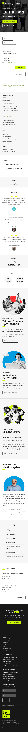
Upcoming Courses (9, 21)
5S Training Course (8, 674)
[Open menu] (24, 3)
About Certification (7, 681)
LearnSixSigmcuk (12, 3)
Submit (6, 700)
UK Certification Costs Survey (9, 657)
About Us (4, 646)
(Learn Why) (8, 116)
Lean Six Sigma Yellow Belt (10, 672)
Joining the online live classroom (15, 530)
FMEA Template (6, 663)
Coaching (6, 638)
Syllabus (22, 85)
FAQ (10, 86)
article (17, 206)
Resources (7, 654)
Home (3, 8)
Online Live (7, 38)
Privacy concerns (10, 552)
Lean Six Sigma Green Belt (8, 678)
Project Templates (8, 659)
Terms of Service (9, 705)
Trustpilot (12, 206)
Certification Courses (10, 8)
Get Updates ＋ (20, 74)
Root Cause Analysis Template (10, 666)
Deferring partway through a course (13, 547)
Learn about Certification (10, 453)
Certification (5, 642)
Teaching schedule (11, 534)
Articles (4, 644)
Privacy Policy (5, 651)
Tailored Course (8, 42)
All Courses (19, 597)
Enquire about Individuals (10, 392)
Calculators (6, 661)
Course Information (9, 25)
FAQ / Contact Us (6, 648)
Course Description (14, 85)
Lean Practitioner (12, 164)
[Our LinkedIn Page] (2, 727)
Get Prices (19, 67)
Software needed (10, 542)
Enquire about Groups (9, 340)
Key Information (5, 85)
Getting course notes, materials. (14, 556)
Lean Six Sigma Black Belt (8, 676)
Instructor (6, 86)
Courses (5, 640)
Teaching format (10, 538)
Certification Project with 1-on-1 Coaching (14, 169)
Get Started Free (13, 622)
